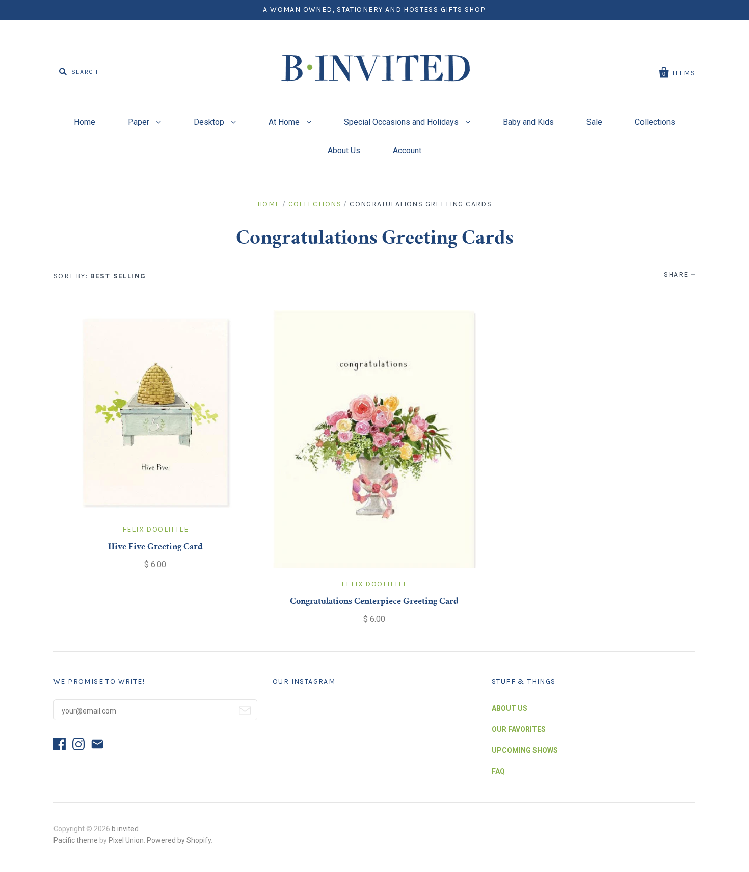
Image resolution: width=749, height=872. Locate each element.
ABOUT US (509, 708)
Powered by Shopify (179, 840)
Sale (594, 122)
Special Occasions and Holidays (402, 122)
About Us (344, 150)
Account (407, 150)
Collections (655, 122)
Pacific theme (76, 840)
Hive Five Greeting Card (155, 547)
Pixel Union (126, 840)
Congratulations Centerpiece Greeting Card (374, 602)
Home (84, 122)
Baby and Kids (528, 122)
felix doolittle (155, 529)
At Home (285, 122)
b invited (125, 829)
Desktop (210, 122)
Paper (139, 122)
